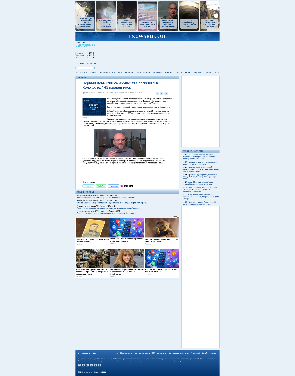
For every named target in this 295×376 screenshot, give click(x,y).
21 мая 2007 (112, 206)
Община (168, 73)
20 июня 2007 (113, 196)
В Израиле (102, 196)
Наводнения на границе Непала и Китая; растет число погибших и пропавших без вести (200, 189)
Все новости (81, 73)
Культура (178, 73)
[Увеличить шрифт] (161, 93)
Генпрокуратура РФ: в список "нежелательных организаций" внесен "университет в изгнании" (199, 157)
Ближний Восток (107, 73)
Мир (120, 73)
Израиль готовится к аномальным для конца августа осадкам (200, 163)
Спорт (188, 73)
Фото (216, 73)
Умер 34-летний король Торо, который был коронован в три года (198, 183)
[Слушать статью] (168, 93)
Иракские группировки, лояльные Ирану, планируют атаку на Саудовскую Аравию (200, 177)
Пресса (208, 73)
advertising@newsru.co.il (207, 353)
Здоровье (157, 73)
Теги (116, 353)
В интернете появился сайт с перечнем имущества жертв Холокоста (138, 107)
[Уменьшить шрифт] (157, 93)
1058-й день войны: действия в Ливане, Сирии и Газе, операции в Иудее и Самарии (201, 197)
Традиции (197, 73)
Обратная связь (126, 353)
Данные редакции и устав (179, 353)
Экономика (129, 73)
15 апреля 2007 (114, 211)
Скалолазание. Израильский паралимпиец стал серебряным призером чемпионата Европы (201, 169)
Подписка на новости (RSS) (144, 353)
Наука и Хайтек (143, 73)
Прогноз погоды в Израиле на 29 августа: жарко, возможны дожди (199, 203)
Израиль (93, 73)
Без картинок (162, 353)
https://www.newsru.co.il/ (87, 196)
